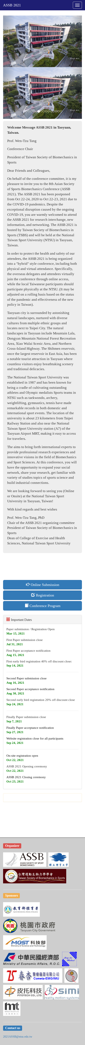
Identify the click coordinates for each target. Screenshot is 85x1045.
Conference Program (44, 606)
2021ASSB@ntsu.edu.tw (17, 1036)
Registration (44, 595)
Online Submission (44, 585)
